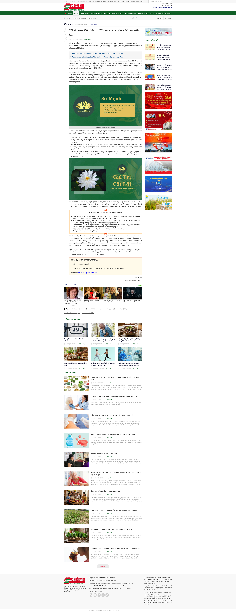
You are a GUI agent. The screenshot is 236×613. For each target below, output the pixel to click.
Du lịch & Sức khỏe (143, 13)
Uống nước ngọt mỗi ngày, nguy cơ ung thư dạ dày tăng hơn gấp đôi (116, 548)
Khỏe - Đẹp (93, 25)
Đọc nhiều (168, 18)
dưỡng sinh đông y (111, 309)
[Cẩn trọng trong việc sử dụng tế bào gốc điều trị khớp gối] (76, 421)
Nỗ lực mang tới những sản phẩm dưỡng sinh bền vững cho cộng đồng (97, 57)
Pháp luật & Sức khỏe (130, 13)
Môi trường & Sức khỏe (116, 13)
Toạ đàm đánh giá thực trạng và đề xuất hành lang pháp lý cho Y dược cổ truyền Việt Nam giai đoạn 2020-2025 (164, 47)
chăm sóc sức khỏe (88, 313)
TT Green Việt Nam (78, 309)
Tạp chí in (158, 13)
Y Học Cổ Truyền (124, 309)
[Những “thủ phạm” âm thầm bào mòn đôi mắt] (76, 330)
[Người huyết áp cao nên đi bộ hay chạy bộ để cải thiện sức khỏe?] (103, 354)
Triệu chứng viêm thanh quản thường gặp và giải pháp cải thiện (114, 396)
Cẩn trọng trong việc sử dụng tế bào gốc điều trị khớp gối (112, 415)
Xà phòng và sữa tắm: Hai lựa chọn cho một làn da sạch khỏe (113, 434)
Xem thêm (103, 566)
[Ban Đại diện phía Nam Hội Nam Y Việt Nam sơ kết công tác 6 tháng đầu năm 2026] (150, 87)
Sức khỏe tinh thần (81, 25)
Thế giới (152, 13)
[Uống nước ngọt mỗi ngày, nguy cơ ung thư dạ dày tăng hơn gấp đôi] (76, 554)
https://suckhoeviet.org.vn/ (72, 313)
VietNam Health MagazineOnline (162, 7)
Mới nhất (159, 18)
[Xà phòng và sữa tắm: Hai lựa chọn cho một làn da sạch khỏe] (76, 440)
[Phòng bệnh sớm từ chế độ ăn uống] (76, 459)
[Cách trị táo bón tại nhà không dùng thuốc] (76, 354)
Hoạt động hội (152, 40)
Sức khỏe (76, 13)
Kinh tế (106, 13)
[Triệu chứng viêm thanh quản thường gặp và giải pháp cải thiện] (76, 402)
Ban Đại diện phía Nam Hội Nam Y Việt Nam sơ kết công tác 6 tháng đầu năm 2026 (164, 87)
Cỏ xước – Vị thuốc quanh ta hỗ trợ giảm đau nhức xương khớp (114, 510)
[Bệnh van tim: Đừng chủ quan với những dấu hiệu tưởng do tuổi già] (130, 354)
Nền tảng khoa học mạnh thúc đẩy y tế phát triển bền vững (84, 18)
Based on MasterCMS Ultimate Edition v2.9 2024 (104, 611)
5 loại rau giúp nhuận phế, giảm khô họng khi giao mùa (111, 529)
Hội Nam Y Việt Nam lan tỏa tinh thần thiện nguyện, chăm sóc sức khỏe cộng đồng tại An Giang (164, 67)
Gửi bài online (166, 13)
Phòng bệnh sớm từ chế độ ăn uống (104, 453)
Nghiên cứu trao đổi (96, 13)
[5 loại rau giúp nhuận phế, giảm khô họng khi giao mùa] (76, 535)
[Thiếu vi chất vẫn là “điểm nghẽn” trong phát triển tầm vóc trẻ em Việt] (76, 383)
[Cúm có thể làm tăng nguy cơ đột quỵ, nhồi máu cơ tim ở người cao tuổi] (103, 330)
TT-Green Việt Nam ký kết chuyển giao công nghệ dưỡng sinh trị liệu (97, 53)
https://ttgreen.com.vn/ (88, 273)
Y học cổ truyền (84, 13)
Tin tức (70, 13)
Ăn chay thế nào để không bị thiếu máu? (105, 491)
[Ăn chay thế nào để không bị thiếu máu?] (76, 497)
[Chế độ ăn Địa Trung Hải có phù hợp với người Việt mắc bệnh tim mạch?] (130, 330)
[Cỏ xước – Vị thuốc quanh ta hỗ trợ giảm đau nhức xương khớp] (76, 516)
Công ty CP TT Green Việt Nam (94, 309)
